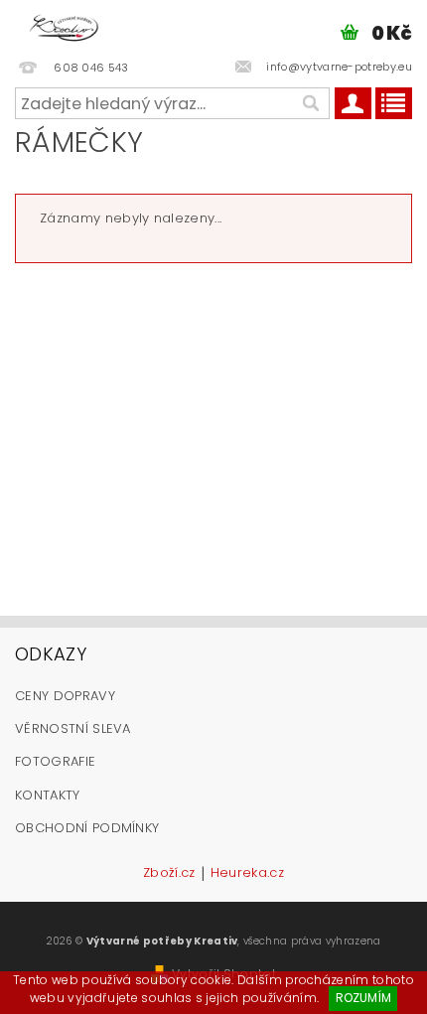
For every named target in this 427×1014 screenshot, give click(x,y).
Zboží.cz (169, 874)
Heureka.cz (247, 874)
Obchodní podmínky (87, 827)
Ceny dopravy (65, 695)
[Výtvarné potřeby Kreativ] (64, 26)
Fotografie (55, 761)
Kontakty (47, 795)
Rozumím (363, 997)
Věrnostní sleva (73, 728)
